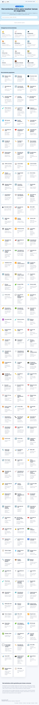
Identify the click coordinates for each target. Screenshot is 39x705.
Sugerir (34, 1)
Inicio (26, 1)
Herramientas (30, 1)
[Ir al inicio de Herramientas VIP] (5, 2)
